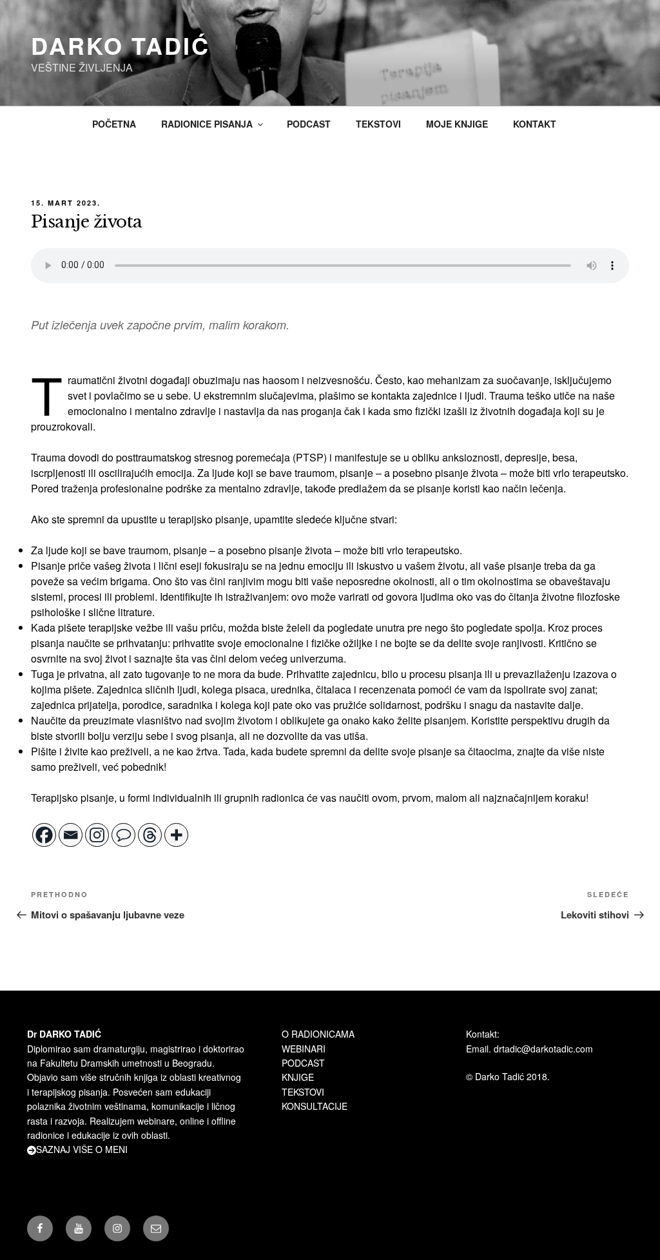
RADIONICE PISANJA (207, 123)
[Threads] (150, 835)
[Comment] (123, 835)
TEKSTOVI (378, 123)
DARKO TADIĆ (120, 45)
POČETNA (114, 123)
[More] (176, 835)
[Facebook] (44, 835)
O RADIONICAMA (318, 1033)
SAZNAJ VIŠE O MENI (82, 1149)
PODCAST (309, 123)
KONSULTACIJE (314, 1106)
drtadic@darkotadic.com (543, 1048)
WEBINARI (303, 1048)
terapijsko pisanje (208, 519)
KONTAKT (534, 123)
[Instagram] (97, 835)
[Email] (70, 835)
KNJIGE (298, 1077)
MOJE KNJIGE (457, 123)
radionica (283, 797)
